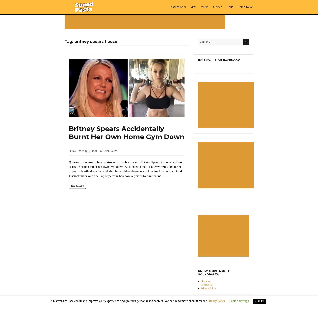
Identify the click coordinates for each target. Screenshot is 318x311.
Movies (217, 7)
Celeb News (245, 7)
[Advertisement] (145, 21)
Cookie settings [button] (239, 301)
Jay (74, 151)
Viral (193, 7)
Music (204, 7)
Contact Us (206, 285)
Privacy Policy (208, 288)
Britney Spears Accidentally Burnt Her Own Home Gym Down (126, 133)
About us (205, 281)
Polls (230, 7)
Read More (77, 185)
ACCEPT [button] (259, 301)
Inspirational (178, 7)
